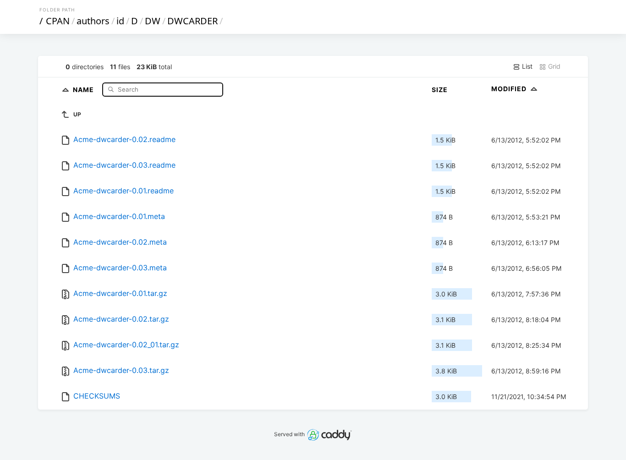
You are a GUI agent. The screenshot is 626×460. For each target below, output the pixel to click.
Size (440, 89)
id (120, 21)
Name (84, 89)
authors (93, 21)
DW (152, 21)
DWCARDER (192, 21)
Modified (509, 89)
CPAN (58, 21)
